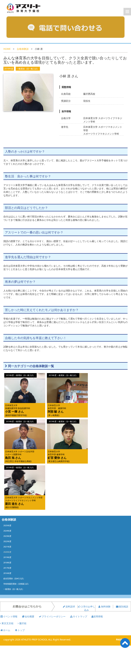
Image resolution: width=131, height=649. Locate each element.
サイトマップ (80, 616)
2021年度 (7, 546)
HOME (7, 48)
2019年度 (8, 68)
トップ (21, 630)
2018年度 (7, 562)
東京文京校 (7, 623)
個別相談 (123, 606)
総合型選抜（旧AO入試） (14, 578)
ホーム (6, 630)
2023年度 (7, 536)
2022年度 (7, 541)
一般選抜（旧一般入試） (28, 68)
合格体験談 (23, 48)
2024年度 (7, 530)
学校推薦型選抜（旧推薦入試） (16, 583)
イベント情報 (10, 616)
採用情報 (98, 616)
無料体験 (106, 606)
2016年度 (7, 573)
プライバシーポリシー (54, 616)
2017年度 (7, 568)
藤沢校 (22, 623)
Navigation (127, 11)
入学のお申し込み (88, 608)
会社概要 (29, 616)
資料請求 (70, 606)
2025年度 (7, 525)
